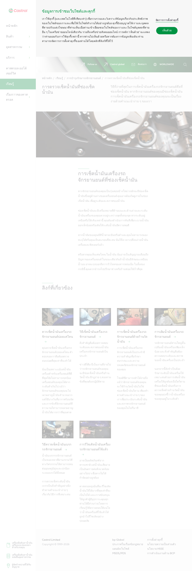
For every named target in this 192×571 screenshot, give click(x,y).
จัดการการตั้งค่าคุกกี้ (167, 20)
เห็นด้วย (166, 30)
